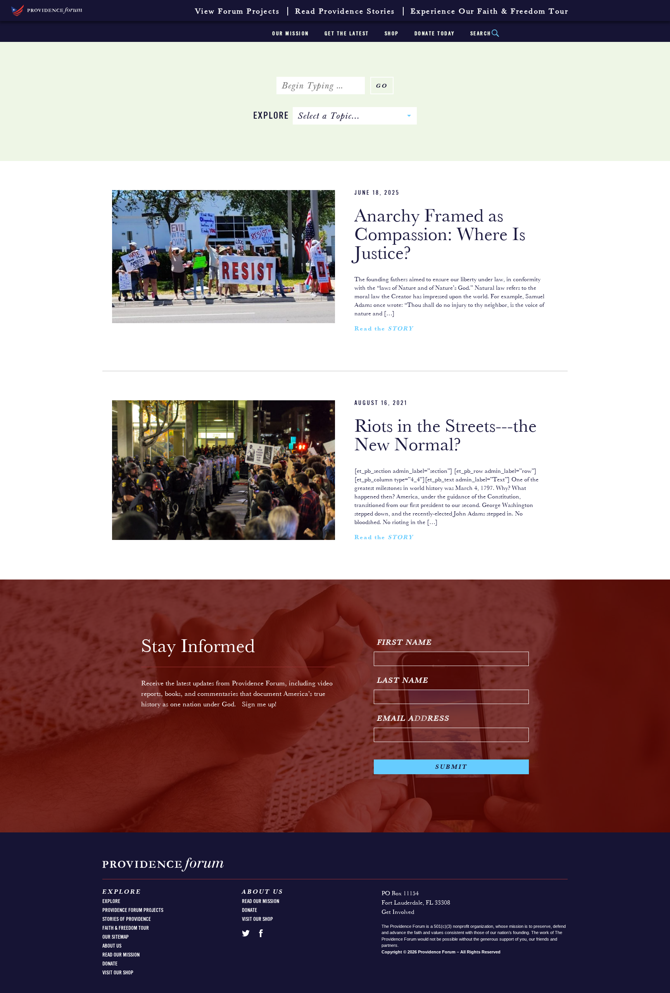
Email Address (413, 719)
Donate (109, 964)
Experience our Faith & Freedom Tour (490, 12)
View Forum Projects (237, 12)
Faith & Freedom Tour (125, 928)
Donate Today (434, 33)
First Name (404, 643)
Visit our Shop (117, 973)
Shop (392, 33)
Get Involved (398, 912)
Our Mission (290, 33)
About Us (111, 946)
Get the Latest (347, 33)
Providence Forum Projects (132, 910)
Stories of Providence (126, 919)
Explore (271, 116)
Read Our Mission (121, 955)
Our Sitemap (115, 937)
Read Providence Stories (345, 12)
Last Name (403, 681)
